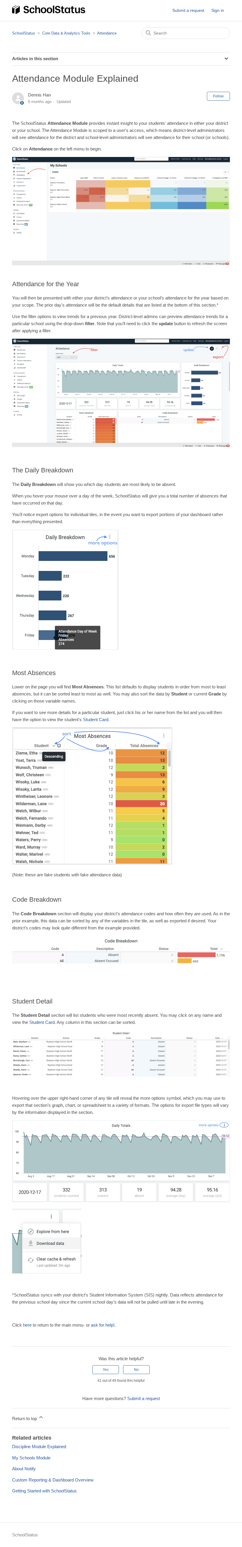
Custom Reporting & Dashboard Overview (53, 1479)
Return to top (25, 1418)
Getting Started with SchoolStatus (44, 1490)
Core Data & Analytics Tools (66, 33)
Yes (106, 1370)
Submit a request (188, 10)
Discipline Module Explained (39, 1446)
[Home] (49, 13)
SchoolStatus (23, 33)
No (136, 1370)
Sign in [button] (217, 10)
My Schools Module (31, 1457)
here (27, 1324)
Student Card (95, 719)
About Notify (24, 1468)
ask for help (102, 1324)
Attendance (107, 33)
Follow (218, 96)
